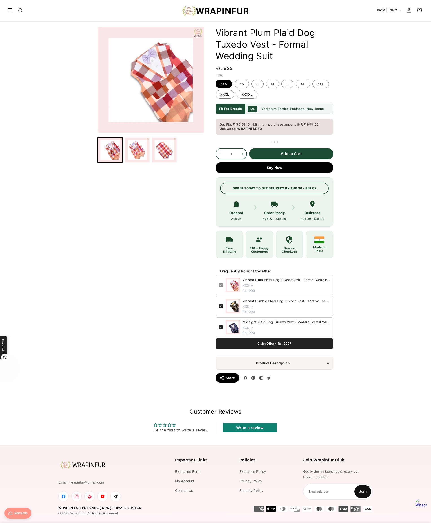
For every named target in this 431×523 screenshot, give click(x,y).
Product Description (273, 363)
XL (303, 84)
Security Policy (251, 490)
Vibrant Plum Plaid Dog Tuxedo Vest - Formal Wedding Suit (286, 280)
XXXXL (247, 94)
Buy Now (274, 167)
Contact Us (184, 490)
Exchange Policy (252, 471)
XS (242, 84)
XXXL (224, 94)
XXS (223, 84)
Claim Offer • (274, 344)
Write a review (250, 427)
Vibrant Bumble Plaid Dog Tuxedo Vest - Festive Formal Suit (286, 301)
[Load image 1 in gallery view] (110, 149)
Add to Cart (291, 153)
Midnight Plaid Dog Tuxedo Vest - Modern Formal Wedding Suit (286, 322)
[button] (10, 10)
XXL (320, 84)
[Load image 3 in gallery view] (164, 149)
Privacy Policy (250, 481)
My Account (184, 481)
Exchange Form (187, 471)
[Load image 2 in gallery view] (137, 149)
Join (363, 491)
